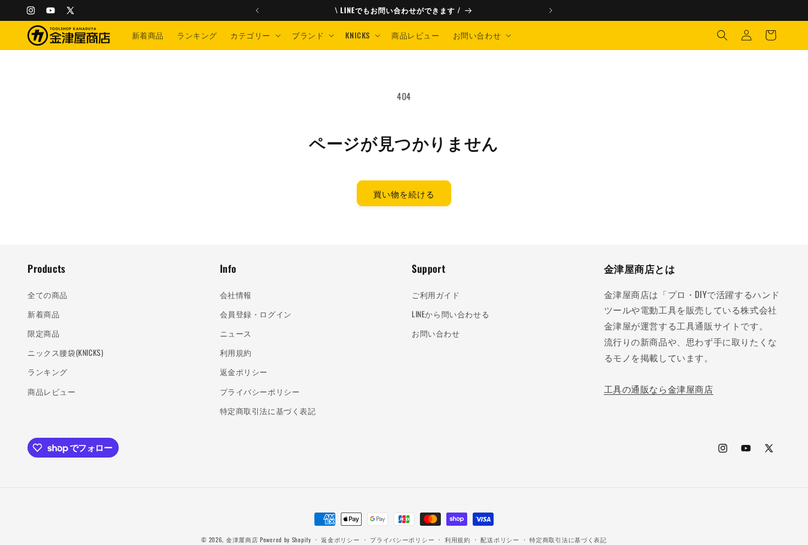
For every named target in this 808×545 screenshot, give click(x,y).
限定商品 (43, 333)
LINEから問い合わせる (450, 314)
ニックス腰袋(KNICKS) (65, 352)
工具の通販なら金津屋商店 (658, 388)
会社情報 (236, 294)
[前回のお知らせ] (257, 10)
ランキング (47, 371)
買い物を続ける (404, 194)
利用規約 (236, 352)
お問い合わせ (436, 333)
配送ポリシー (499, 539)
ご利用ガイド (436, 294)
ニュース (236, 333)
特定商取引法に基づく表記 (268, 410)
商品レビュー (51, 391)
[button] (254, 35)
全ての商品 (47, 294)
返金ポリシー (244, 371)
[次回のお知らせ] (551, 10)
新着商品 (43, 314)
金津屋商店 (242, 539)
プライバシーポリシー (260, 391)
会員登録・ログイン (256, 314)
